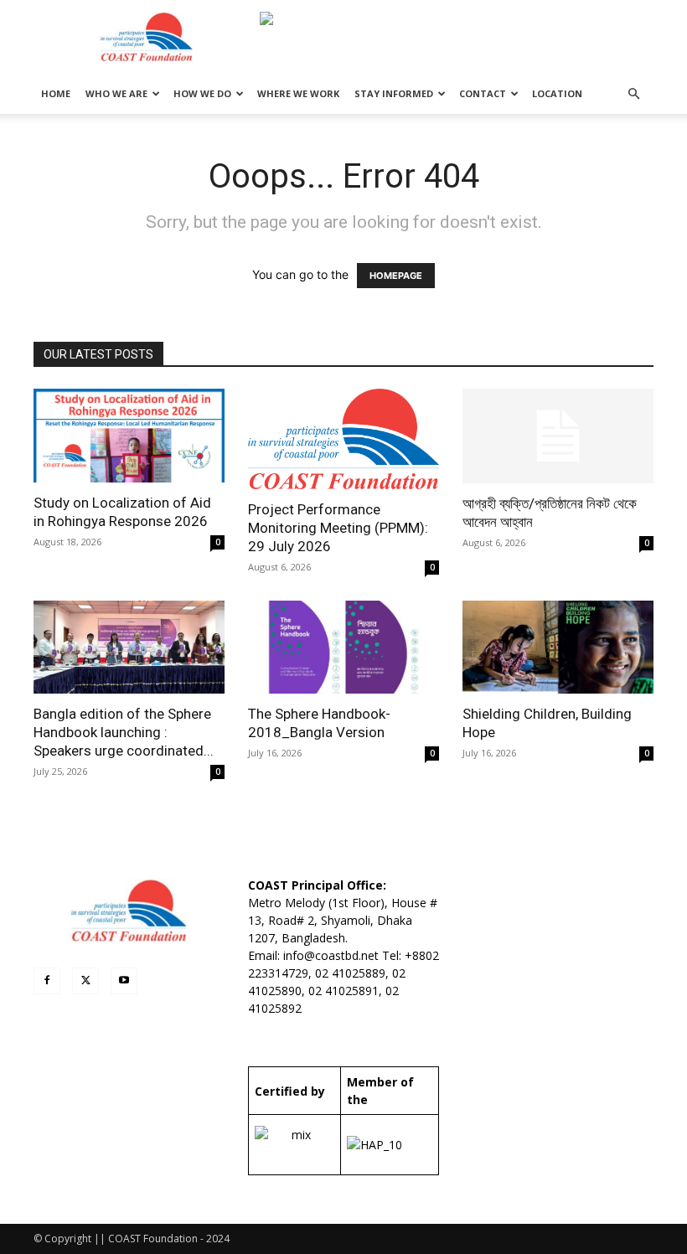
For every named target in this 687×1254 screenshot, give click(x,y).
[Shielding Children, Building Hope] (557, 647)
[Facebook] (47, 981)
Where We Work (298, 93)
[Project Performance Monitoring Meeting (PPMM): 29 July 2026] (343, 439)
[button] (633, 94)
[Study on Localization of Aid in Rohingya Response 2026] (129, 436)
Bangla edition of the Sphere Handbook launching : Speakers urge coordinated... (124, 732)
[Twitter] (85, 981)
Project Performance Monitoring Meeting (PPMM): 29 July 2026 (338, 528)
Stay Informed (393, 93)
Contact (482, 93)
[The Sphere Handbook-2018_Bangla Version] (343, 647)
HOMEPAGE (395, 275)
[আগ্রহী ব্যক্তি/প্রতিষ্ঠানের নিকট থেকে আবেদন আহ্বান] (557, 436)
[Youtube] (124, 981)
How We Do (202, 93)
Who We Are (116, 93)
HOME (55, 93)
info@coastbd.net (331, 955)
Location (557, 93)
